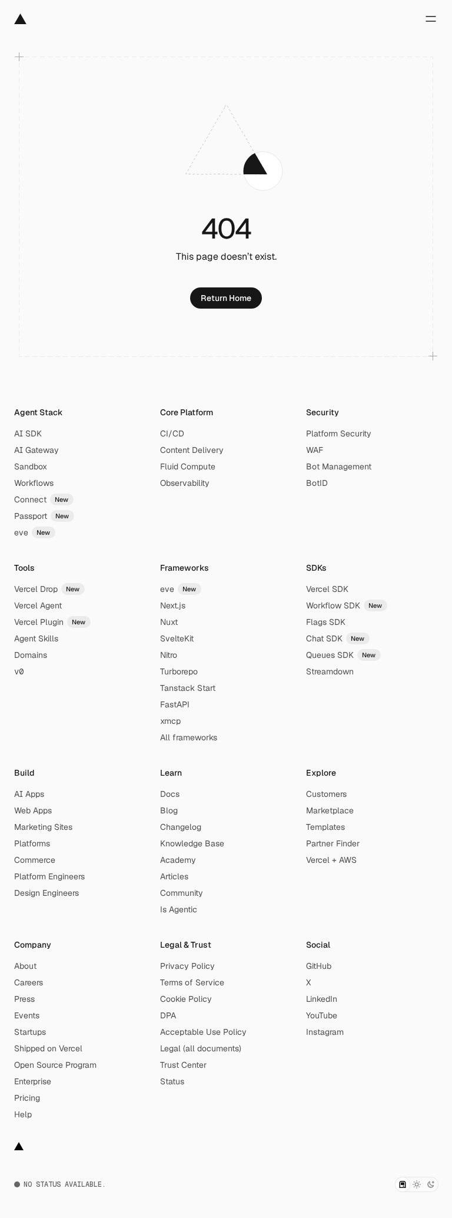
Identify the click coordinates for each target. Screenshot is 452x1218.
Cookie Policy (186, 999)
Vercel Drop (47, 589)
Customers (326, 794)
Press (24, 999)
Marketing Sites (43, 827)
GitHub (318, 966)
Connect (41, 499)
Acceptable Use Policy (203, 1032)
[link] (226, 298)
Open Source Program (55, 1065)
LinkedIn (321, 999)
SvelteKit (177, 638)
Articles (174, 876)
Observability (185, 483)
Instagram (325, 1032)
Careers (28, 982)
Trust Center (183, 1065)
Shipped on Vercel (48, 1048)
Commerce (34, 860)
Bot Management (338, 466)
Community (181, 893)
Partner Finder (333, 843)
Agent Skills (36, 638)
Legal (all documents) (200, 1048)
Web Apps (33, 810)
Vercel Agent (38, 605)
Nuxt (169, 622)
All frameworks (188, 737)
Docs (170, 794)
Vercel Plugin (50, 622)
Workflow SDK (344, 605)
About (25, 966)
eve (32, 532)
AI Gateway (36, 450)
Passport (41, 516)
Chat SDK (335, 638)
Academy (178, 860)
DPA (168, 1015)
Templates (325, 827)
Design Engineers (46, 893)
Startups (30, 1032)
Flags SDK (325, 622)
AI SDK (28, 433)
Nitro (168, 655)
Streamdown (330, 671)
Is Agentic (178, 909)
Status (172, 1081)
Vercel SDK (327, 589)
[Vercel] (20, 19)
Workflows (34, 483)
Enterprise (32, 1081)
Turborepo (179, 671)
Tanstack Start (187, 688)
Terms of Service (192, 982)
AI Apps (29, 794)
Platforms (32, 843)
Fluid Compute (187, 466)
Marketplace (330, 810)
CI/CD (172, 433)
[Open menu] (431, 19)
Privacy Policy (187, 966)
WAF (314, 450)
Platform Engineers (49, 876)
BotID (317, 483)
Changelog (180, 827)
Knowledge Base (192, 843)
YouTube (321, 1015)
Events (26, 1015)
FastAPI (175, 704)
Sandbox (30, 466)
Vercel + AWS (331, 860)
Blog (169, 810)
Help (23, 1114)
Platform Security (338, 433)
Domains (30, 655)
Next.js (172, 605)
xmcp (170, 721)
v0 (19, 671)
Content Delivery (192, 450)
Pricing (27, 1098)
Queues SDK (341, 655)
